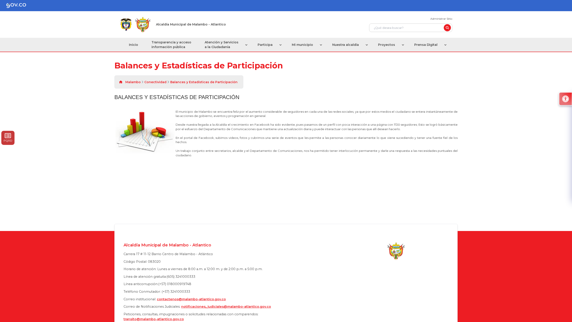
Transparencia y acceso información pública (171, 44)
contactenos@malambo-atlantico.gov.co (191, 299)
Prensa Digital (425, 45)
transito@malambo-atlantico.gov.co (154, 319)
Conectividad (155, 82)
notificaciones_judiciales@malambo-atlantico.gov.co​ (226, 307)
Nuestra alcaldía (345, 45)
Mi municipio (302, 45)
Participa (265, 45)
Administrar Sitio (441, 18)
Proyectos (386, 45)
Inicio (133, 45)
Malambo (133, 82)
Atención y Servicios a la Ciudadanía (221, 44)
